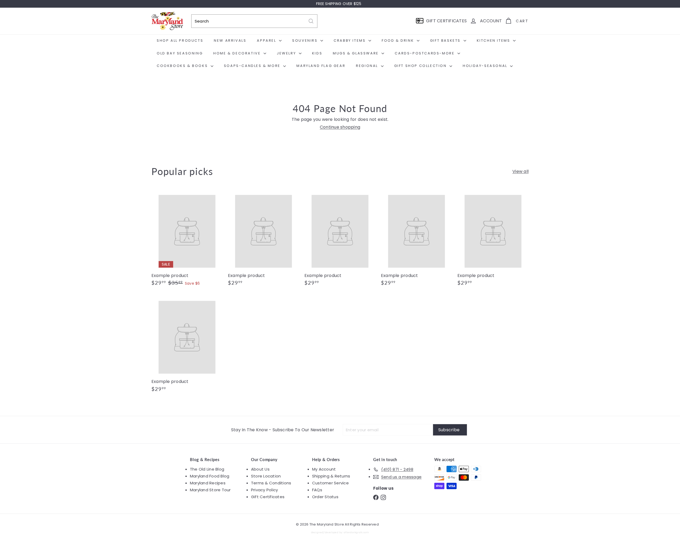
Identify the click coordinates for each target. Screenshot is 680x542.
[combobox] (254, 21)
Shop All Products (180, 40)
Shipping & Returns (331, 476)
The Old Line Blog (207, 469)
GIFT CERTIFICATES (446, 21)
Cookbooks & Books (183, 65)
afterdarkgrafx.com (356, 532)
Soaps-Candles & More (253, 65)
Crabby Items (350, 40)
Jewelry (287, 53)
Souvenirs (305, 40)
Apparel (267, 40)
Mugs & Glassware (356, 53)
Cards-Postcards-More (425, 53)
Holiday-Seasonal (486, 65)
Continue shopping (340, 127)
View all (520, 171)
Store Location (266, 476)
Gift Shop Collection (421, 65)
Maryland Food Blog (209, 476)
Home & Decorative (237, 53)
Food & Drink (398, 40)
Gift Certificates (267, 497)
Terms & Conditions (271, 483)
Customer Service (330, 483)
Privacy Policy (264, 490)
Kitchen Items (494, 40)
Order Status (325, 497)
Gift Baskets (446, 40)
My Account (324, 469)
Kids (317, 53)
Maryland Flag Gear (320, 65)
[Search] (311, 21)
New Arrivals (230, 40)
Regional (367, 65)
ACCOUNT (491, 20)
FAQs (317, 490)
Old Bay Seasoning (180, 53)
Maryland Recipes (208, 483)
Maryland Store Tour (210, 490)
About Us (260, 469)
